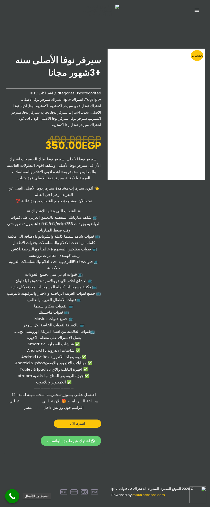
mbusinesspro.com (148, 494)
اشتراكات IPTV (41, 93)
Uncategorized (88, 93)
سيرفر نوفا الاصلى (54, 118)
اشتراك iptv (73, 99)
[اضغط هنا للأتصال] (12, 496)
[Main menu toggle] (196, 10)
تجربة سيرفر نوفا (36, 112)
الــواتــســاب (30, 401)
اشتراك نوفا (92, 106)
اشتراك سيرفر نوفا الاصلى (42, 99)
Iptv (97, 99)
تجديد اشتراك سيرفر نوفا (70, 112)
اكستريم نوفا (38, 106)
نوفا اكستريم (60, 125)
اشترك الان (77, 423)
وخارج (38, 407)
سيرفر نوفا (78, 118)
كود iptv (32, 118)
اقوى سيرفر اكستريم (65, 106)
